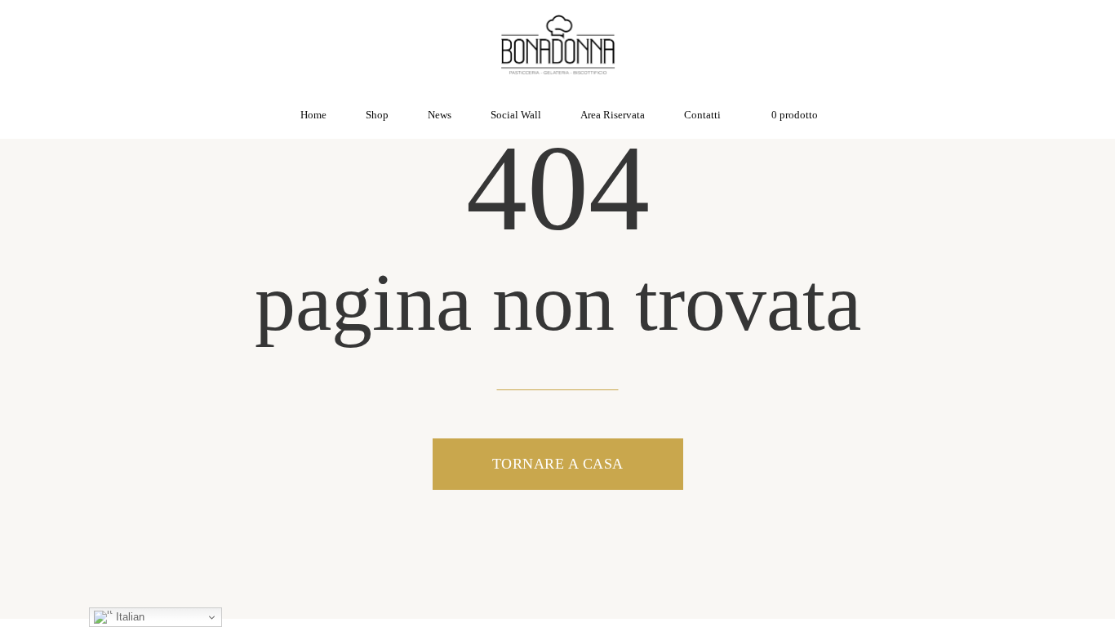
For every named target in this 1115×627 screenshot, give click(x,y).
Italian (128, 617)
